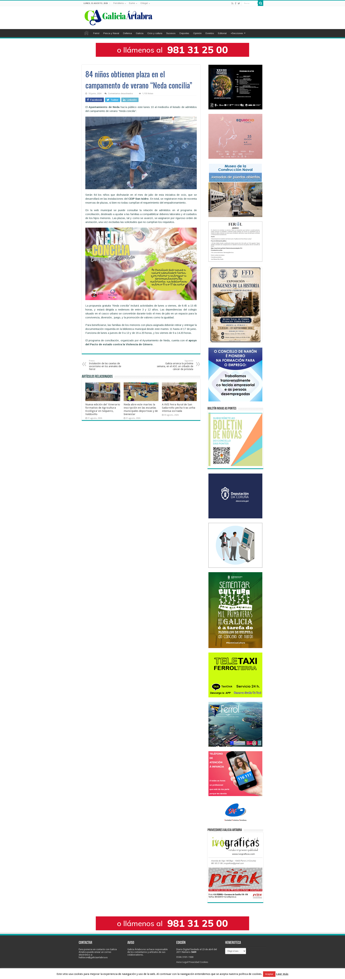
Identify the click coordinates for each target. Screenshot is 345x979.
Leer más (282, 974)
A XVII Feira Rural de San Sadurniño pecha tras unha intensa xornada (178, 408)
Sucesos (171, 33)
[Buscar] (260, 3)
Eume (132, 3)
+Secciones (237, 33)
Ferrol (96, 33)
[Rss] (232, 3)
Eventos (210, 33)
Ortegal (144, 3)
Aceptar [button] (269, 974)
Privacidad (193, 962)
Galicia (139, 33)
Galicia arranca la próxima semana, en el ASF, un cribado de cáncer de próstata (175, 365)
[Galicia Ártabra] (118, 17)
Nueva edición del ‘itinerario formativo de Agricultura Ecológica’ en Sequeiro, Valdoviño (102, 409)
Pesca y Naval (111, 33)
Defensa (127, 33)
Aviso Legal (182, 962)
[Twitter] (238, 3)
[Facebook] (235, 3)
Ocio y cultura (154, 33)
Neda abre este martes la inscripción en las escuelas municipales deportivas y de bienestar (141, 409)
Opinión (197, 33)
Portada (86, 33)
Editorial (222, 33)
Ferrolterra (118, 3)
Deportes (184, 33)
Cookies (204, 962)
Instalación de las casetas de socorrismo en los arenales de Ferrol (105, 365)
